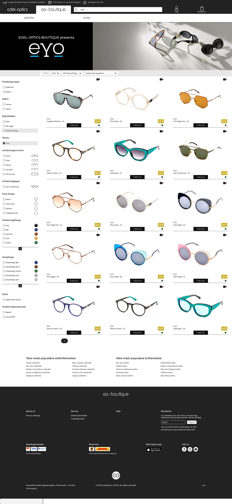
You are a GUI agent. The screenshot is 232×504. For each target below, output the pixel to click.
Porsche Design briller (170, 369)
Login (176, 12)
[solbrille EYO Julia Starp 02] (200, 304)
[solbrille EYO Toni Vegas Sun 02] (200, 97)
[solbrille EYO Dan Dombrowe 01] (200, 149)
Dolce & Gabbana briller (126, 369)
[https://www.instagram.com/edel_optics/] (190, 450)
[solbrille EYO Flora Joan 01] (137, 200)
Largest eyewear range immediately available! (26, 2)
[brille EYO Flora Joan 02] (137, 97)
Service (74, 411)
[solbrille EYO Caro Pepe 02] (200, 200)
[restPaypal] (42, 449)
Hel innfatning (12, 187)
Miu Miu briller (122, 363)
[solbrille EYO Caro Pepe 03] (137, 252)
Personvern (62, 485)
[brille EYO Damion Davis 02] (137, 304)
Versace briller (122, 372)
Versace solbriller (33, 376)
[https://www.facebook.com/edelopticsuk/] (184, 450)
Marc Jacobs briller (124, 376)
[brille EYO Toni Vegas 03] (73, 252)
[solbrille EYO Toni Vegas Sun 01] (73, 200)
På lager (10, 126)
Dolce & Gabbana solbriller (38, 372)
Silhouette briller (168, 363)
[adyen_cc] (28, 449)
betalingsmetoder (79, 415)
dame (8, 104)
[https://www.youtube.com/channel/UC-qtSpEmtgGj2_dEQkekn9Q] (195, 450)
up (203, 485)
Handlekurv (201, 12)
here (193, 429)
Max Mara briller (168, 376)
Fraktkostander (78, 419)
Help (118, 411)
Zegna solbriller (79, 376)
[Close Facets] (20, 73)
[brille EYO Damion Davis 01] (73, 149)
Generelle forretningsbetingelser (40, 485)
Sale (7, 121)
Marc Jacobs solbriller (82, 363)
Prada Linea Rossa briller (172, 366)
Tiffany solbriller (79, 366)
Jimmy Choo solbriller (82, 372)
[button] (17, 9)
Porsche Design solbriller (83, 369)
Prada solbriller (33, 363)
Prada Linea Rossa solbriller (38, 369)
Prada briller (121, 366)
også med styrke (13, 300)
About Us (30, 411)
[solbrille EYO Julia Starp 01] (137, 149)
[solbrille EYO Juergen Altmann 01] (73, 97)
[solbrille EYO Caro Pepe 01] (200, 252)
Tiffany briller (167, 372)
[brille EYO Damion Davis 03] (73, 304)
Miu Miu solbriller (34, 366)
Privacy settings (33, 415)
